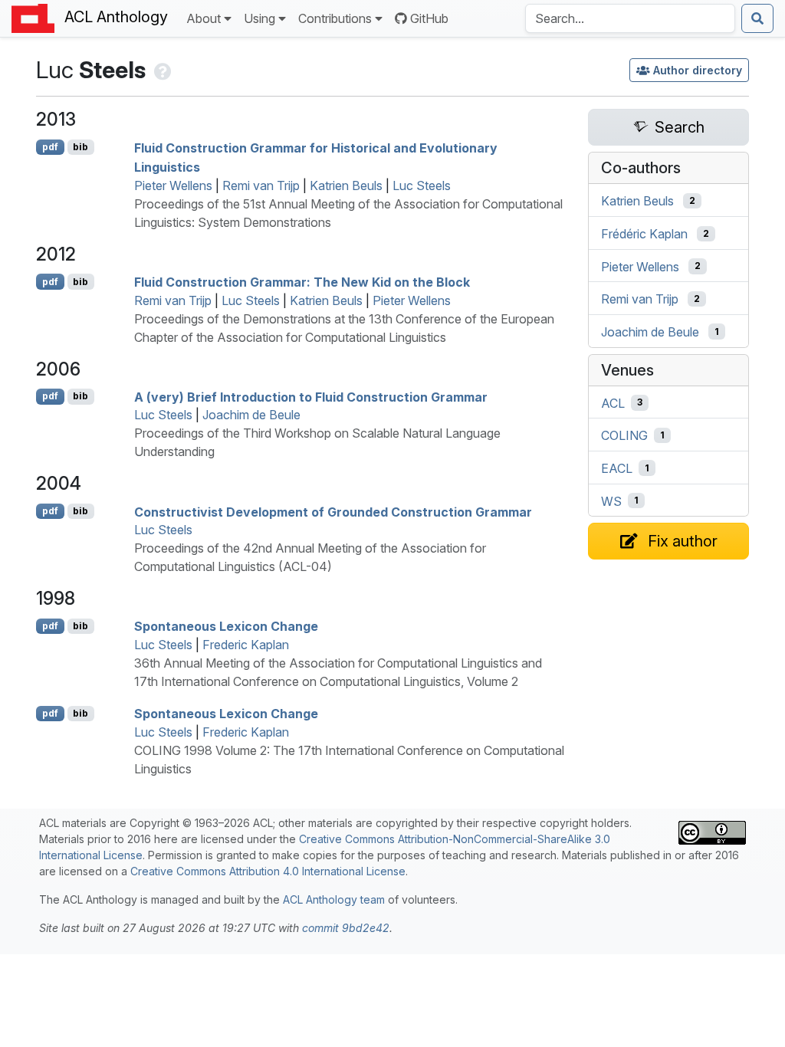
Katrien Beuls (346, 185)
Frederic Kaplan (245, 644)
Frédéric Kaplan (644, 233)
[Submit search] (757, 18)
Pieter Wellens (173, 185)
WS (611, 500)
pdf (50, 147)
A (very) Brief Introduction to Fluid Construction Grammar (311, 396)
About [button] (203, 18)
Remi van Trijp (261, 185)
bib (80, 147)
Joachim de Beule (251, 414)
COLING (624, 435)
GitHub (429, 18)
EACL (616, 468)
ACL (613, 402)
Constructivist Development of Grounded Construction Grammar (333, 511)
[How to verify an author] (161, 70)
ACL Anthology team (334, 899)
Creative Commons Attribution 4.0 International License (268, 871)
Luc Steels (421, 185)
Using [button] (259, 18)
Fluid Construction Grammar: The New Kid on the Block (302, 282)
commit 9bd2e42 (345, 927)
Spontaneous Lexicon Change (226, 626)
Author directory (697, 70)
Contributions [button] (335, 18)
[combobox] (630, 18)
